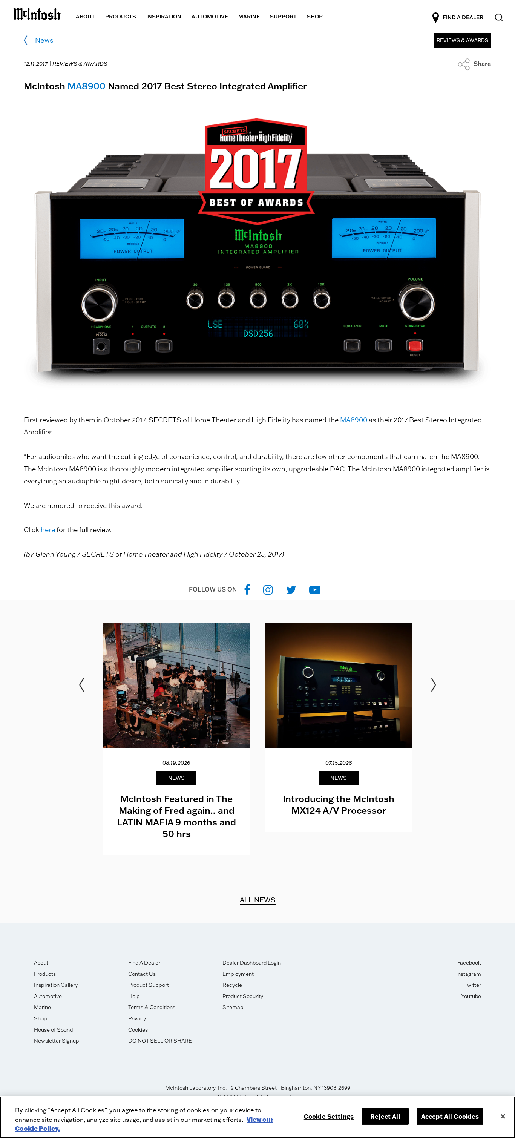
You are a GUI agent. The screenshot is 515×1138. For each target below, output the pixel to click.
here (48, 529)
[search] (498, 18)
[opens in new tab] (247, 589)
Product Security (242, 996)
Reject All (385, 1116)
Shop (40, 1018)
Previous (81, 685)
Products (45, 974)
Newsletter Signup (56, 1040)
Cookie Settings (329, 1116)
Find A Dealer (144, 962)
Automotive (48, 996)
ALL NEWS (258, 900)
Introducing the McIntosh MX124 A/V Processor (338, 804)
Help (134, 996)
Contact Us (142, 974)
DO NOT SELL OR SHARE (160, 1040)
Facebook (469, 962)
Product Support (148, 985)
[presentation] (176, 739)
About (41, 962)
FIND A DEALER (463, 17)
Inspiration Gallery (56, 985)
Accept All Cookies (450, 1116)
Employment (238, 974)
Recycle (232, 985)
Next (433, 685)
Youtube (471, 996)
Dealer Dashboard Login (251, 962)
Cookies (138, 1029)
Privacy (137, 1018)
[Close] (503, 1116)
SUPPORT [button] (283, 16)
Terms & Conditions (151, 1007)
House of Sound (53, 1029)
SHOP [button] (315, 16)
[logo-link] (37, 12)
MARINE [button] (249, 16)
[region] (257, 1117)
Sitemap (233, 1007)
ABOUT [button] (85, 16)
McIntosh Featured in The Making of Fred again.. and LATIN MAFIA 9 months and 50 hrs (176, 816)
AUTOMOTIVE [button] (210, 16)
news (44, 40)
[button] (474, 63)
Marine (42, 1007)
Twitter (472, 985)
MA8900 (86, 86)
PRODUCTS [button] (120, 16)
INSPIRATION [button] (163, 16)
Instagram (468, 974)
